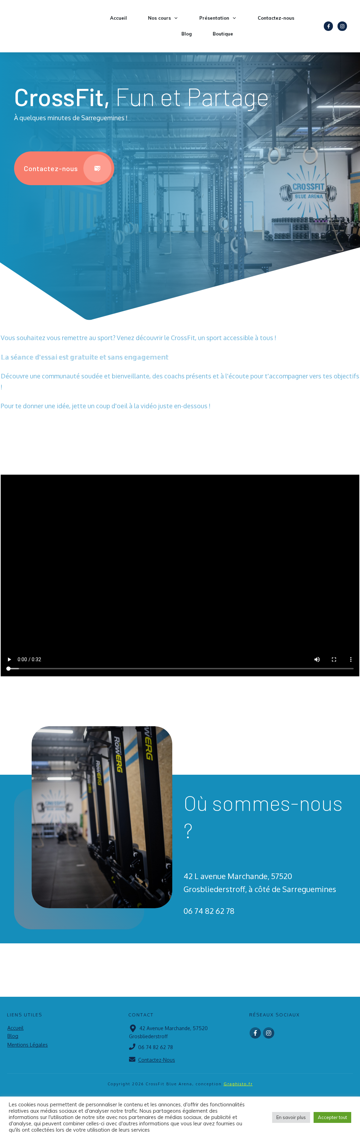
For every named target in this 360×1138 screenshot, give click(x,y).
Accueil (15, 1028)
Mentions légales (27, 1045)
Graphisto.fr (238, 1083)
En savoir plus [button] (291, 1117)
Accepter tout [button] (332, 1117)
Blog (12, 1036)
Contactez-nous (156, 1060)
